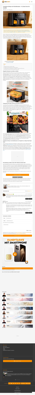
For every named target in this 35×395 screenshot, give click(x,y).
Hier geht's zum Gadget (17, 174)
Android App (28, 383)
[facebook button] (9, 383)
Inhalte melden (17, 388)
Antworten (30, 198)
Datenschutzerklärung (19, 232)
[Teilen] (17, 177)
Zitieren (27, 198)
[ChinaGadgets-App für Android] (14, 194)
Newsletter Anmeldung (17, 268)
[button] (15, 379)
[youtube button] (11, 383)
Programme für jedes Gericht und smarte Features (11, 67)
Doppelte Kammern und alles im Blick (9, 66)
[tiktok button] (15, 383)
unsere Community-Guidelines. (21, 233)
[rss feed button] (20, 383)
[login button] (29, 1)
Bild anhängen (29, 230)
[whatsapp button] (17, 383)
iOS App (23, 383)
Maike (9, 184)
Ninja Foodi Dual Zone (10, 144)
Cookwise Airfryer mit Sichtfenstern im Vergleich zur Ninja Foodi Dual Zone (14, 68)
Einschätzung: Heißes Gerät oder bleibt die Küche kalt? (11, 69)
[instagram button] (13, 383)
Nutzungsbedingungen (28, 232)
